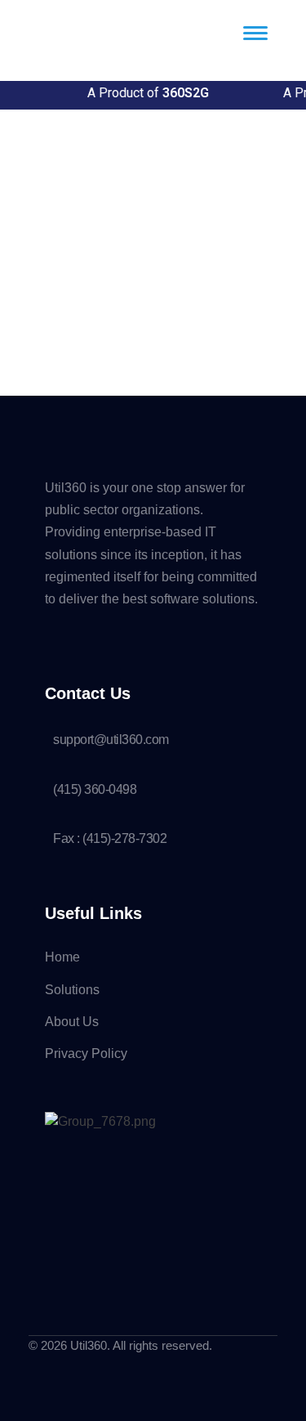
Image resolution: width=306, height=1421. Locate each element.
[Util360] (93, 49)
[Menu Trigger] (255, 32)
